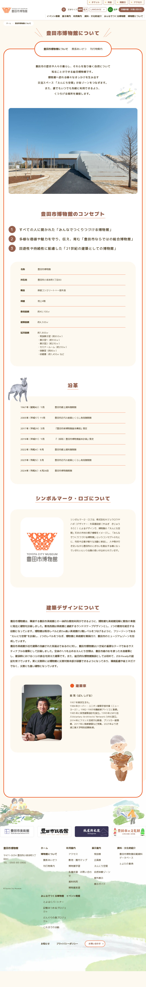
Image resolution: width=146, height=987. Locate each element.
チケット (96, 2)
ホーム (8, 23)
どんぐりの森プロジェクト (54, 919)
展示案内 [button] (66, 16)
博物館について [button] (135, 16)
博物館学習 (74, 866)
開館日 (123, 2)
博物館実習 (74, 887)
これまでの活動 (51, 927)
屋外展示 (98, 878)
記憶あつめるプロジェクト (54, 909)
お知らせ (45, 943)
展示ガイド (100, 884)
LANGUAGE (96, 9)
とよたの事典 (126, 863)
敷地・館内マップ (78, 860)
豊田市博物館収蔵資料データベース (131, 855)
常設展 (97, 854)
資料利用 (73, 881)
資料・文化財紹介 (126, 848)
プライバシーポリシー (67, 943)
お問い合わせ (95, 943)
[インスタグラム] (64, 9)
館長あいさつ (50, 860)
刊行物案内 (49, 866)
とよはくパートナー (53, 901)
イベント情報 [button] (53, 16)
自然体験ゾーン (102, 872)
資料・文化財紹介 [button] (93, 16)
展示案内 (96, 848)
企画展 (97, 860)
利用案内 (71, 848)
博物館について (49, 854)
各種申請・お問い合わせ (131, 9)
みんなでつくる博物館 (114, 16)
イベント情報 (73, 895)
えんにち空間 (101, 866)
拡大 (85, 9)
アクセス (138, 2)
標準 (80, 9)
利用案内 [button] (77, 16)
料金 (110, 2)
